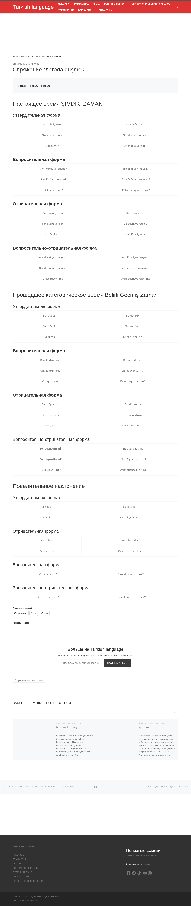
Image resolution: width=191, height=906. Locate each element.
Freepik (146, 864)
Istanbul (18, 855)
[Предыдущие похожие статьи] (167, 711)
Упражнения (21, 877)
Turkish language (29, 896)
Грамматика (20, 859)
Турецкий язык (22, 872)
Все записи (26, 56)
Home (15, 56)
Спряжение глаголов (26, 868)
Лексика (18, 864)
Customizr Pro (31, 901)
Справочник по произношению (141, 856)
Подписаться (117, 663)
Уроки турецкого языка (24, 847)
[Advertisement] (95, 814)
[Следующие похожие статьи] (175, 711)
